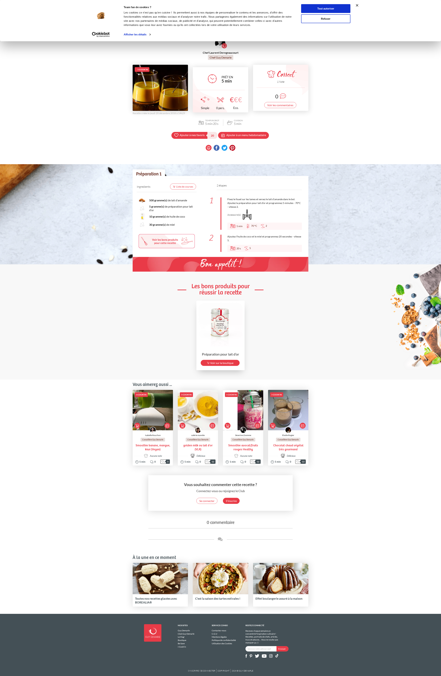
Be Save (181, 643)
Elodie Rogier (288, 435)
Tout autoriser (325, 8)
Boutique (182, 640)
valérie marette (198, 435)
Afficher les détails (135, 34)
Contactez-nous (219, 630)
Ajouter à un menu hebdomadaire (246, 135)
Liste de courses (184, 186)
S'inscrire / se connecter (201, 670)
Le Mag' (181, 637)
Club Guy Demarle (186, 633)
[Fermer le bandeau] (357, 5)
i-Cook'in (182, 646)
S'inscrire (231, 500)
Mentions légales (219, 637)
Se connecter (206, 500)
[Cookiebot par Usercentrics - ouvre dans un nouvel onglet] (101, 34)
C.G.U (214, 633)
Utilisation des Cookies (222, 643)
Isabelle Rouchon (153, 435)
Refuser (325, 18)
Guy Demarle (184, 630)
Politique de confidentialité (224, 640)
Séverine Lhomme (243, 435)
